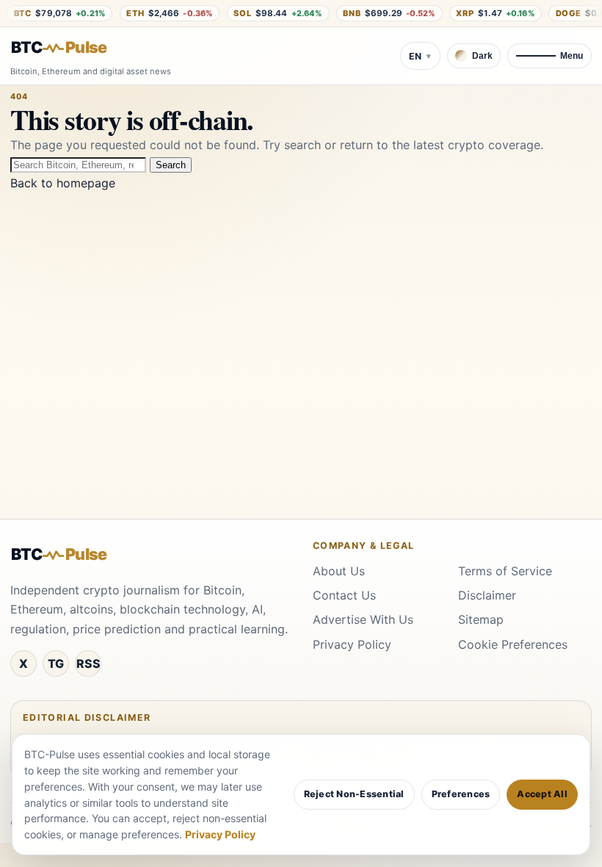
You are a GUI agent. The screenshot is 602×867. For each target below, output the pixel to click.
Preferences (461, 793)
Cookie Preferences (512, 644)
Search (171, 164)
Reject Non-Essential (354, 793)
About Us (339, 571)
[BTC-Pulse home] (71, 48)
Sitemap (481, 619)
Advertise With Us (363, 619)
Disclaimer (487, 595)
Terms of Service (505, 571)
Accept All (542, 793)
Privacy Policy (352, 644)
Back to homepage (62, 183)
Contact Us (344, 595)
